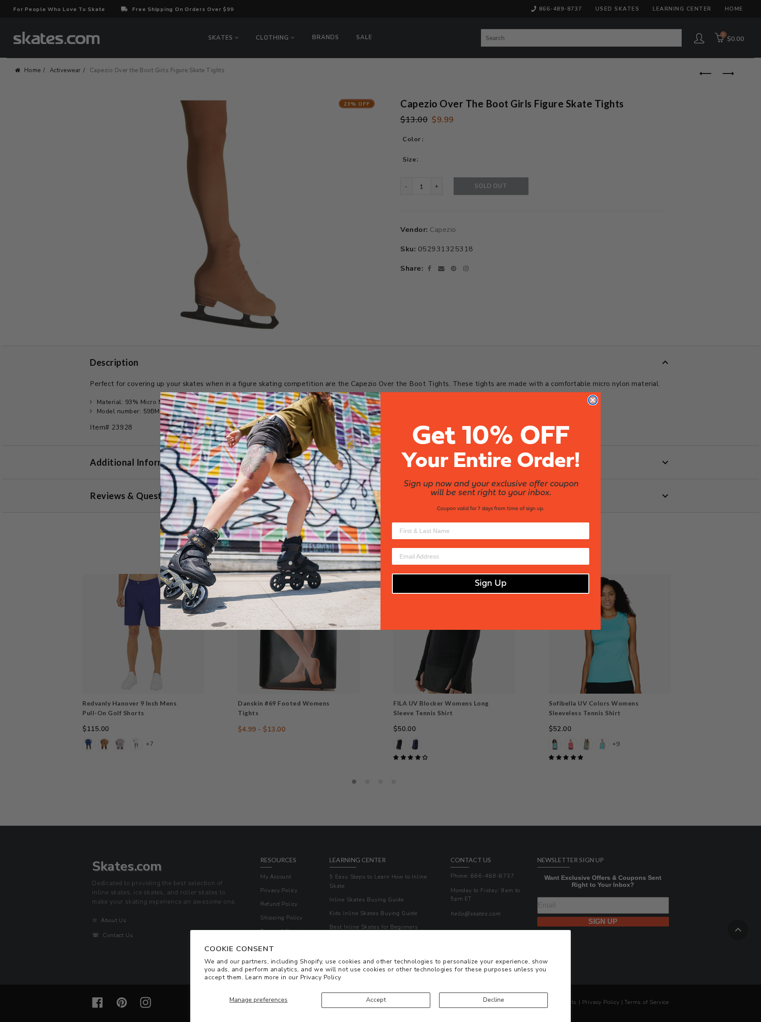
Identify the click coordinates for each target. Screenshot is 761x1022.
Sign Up (490, 583)
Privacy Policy (320, 977)
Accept (376, 1000)
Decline (493, 1000)
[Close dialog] (592, 400)
